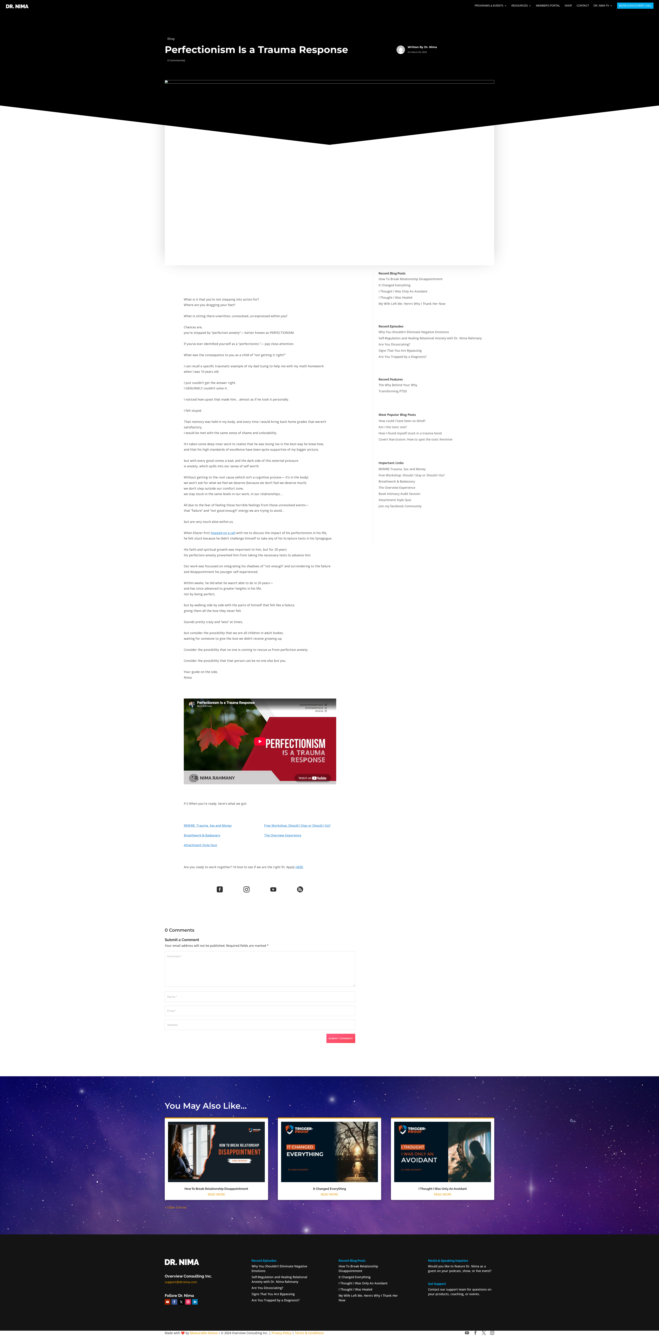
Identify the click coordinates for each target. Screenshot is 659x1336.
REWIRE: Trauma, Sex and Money (208, 825)
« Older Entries (176, 1207)
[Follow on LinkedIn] (195, 1302)
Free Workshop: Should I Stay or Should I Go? (297, 825)
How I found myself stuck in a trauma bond (410, 433)
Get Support (437, 1284)
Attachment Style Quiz (200, 845)
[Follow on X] (181, 1302)
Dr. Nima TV (601, 5)
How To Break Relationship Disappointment (411, 279)
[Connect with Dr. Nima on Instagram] (492, 1333)
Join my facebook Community (400, 506)
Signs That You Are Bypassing (400, 350)
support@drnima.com (181, 1282)
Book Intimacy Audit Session (399, 494)
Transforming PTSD (393, 391)
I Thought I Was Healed (395, 297)
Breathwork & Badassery (202, 835)
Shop (568, 5)
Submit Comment (341, 1038)
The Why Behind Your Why (398, 385)
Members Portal (548, 5)
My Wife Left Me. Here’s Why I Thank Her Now (412, 304)
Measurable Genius (204, 1333)
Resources (519, 5)
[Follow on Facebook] (174, 1302)
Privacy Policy (281, 1333)
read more (216, 1194)
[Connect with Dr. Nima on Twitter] (484, 1333)
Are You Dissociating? (394, 344)
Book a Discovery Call (635, 5)
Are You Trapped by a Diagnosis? (402, 357)
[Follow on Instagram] (188, 1302)
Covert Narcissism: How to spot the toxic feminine (415, 439)
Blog (171, 39)
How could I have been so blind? (402, 421)
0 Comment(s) (176, 60)
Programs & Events (489, 5)
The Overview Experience (282, 835)
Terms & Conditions (309, 1333)
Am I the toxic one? (393, 427)
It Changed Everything (395, 285)
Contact (583, 5)
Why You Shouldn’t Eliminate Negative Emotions (414, 332)
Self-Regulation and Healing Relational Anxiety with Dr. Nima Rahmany (430, 338)
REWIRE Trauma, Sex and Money (402, 469)
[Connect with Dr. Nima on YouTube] (467, 1333)
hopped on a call (223, 533)
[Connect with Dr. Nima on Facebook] (475, 1333)
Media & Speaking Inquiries (448, 1260)
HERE (299, 867)
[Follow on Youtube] (167, 1302)
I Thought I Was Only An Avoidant (403, 291)
